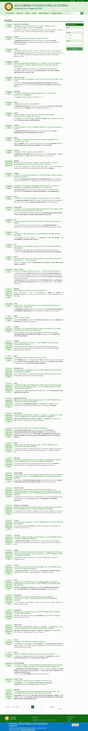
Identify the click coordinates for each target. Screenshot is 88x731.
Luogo (68, 40)
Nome (68, 27)
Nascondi (75, 725)
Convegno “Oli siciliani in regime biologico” (29, 641)
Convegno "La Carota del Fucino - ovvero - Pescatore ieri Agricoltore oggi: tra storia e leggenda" (34, 27)
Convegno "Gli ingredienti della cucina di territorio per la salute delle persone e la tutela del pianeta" (37, 329)
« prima (8, 707)
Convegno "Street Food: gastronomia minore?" (31, 38)
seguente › (52, 707)
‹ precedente (15, 707)
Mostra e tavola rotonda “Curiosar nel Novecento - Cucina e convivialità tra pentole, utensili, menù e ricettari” (36, 163)
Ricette (27, 13)
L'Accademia (10, 13)
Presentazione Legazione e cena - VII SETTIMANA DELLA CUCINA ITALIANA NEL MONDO (37, 371)
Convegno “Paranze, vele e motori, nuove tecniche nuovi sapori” (37, 51)
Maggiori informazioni (28, 729)
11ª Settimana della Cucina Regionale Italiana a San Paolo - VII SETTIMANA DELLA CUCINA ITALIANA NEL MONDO (36, 692)
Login (73, 1)
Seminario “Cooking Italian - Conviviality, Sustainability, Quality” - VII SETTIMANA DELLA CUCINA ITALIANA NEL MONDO (38, 460)
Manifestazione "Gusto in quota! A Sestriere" (30, 290)
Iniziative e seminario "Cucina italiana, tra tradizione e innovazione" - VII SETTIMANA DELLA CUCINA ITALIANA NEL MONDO (35, 598)
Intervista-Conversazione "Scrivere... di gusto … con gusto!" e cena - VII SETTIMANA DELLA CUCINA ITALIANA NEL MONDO (38, 416)
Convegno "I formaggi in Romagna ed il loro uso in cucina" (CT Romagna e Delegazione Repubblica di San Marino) (37, 186)
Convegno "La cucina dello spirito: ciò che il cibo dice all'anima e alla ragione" (37, 247)
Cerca (74, 49)
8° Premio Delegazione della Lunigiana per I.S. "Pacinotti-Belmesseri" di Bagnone (35, 94)
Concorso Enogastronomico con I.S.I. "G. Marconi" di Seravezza (37, 271)
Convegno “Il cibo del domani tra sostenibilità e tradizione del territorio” (37, 234)
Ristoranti (20, 13)
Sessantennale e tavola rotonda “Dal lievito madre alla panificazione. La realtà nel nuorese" (34, 115)
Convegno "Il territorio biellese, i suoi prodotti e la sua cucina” (37, 198)
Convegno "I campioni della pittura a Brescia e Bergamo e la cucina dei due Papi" (36, 140)
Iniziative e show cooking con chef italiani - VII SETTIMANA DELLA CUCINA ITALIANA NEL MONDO (38, 538)
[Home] (36, 6)
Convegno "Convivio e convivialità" (26, 104)
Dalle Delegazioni (44, 13)
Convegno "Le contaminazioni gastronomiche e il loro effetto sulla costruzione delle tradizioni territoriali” (38, 210)
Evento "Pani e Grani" (22, 318)
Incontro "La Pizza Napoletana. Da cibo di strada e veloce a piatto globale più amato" (38, 176)
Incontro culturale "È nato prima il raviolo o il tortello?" (34, 654)
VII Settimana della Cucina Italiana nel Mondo (30, 428)
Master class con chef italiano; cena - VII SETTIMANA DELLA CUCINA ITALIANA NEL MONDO (35, 445)
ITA (78, 1)
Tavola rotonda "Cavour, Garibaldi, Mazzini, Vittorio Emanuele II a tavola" (38, 128)
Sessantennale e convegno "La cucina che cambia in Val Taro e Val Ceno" (38, 80)
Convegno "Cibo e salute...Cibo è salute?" (29, 152)
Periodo (69, 32)
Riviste (34, 13)
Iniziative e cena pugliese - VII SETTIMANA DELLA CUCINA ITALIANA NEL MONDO (38, 523)
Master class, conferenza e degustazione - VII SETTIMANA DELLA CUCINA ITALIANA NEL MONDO (37, 401)
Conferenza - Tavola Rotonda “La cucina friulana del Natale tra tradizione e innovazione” (37, 306)
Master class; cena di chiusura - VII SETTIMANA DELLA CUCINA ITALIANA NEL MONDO (36, 612)
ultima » (60, 708)
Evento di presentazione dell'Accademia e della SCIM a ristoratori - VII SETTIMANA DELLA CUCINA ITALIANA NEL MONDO (38, 508)
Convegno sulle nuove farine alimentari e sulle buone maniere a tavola (37, 222)
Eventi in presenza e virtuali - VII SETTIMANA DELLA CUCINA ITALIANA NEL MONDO (36, 343)
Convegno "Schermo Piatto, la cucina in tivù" (30, 358)
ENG (82, 1)
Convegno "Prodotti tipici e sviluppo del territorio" (33, 681)
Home (6, 16)
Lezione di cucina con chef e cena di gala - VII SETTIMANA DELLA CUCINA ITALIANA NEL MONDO (37, 568)
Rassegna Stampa (56, 13)
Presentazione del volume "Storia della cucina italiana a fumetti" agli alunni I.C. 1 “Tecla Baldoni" (38, 259)
